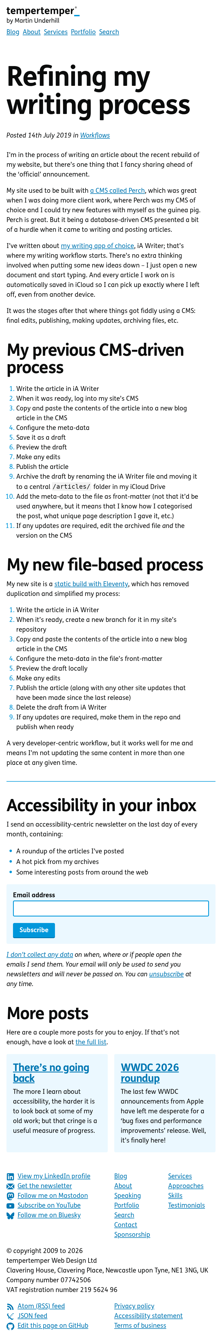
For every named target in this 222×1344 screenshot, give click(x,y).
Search (109, 32)
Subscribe (33, 930)
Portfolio (83, 32)
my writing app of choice (97, 246)
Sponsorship (132, 1235)
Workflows (95, 136)
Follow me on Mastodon (53, 1196)
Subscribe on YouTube (49, 1206)
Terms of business (140, 1326)
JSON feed (32, 1316)
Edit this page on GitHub (53, 1326)
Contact (125, 1225)
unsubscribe (166, 974)
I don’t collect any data (39, 955)
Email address (34, 895)
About (32, 32)
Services (56, 32)
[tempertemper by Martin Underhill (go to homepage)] (111, 15)
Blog (12, 32)
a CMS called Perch (117, 191)
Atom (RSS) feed (41, 1306)
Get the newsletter (45, 1186)
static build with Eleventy (91, 584)
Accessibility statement (148, 1316)
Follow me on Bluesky (49, 1215)
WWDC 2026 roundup (150, 1074)
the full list (91, 1042)
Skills (175, 1196)
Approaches (186, 1186)
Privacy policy (134, 1306)
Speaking (127, 1196)
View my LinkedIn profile (54, 1176)
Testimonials (186, 1206)
